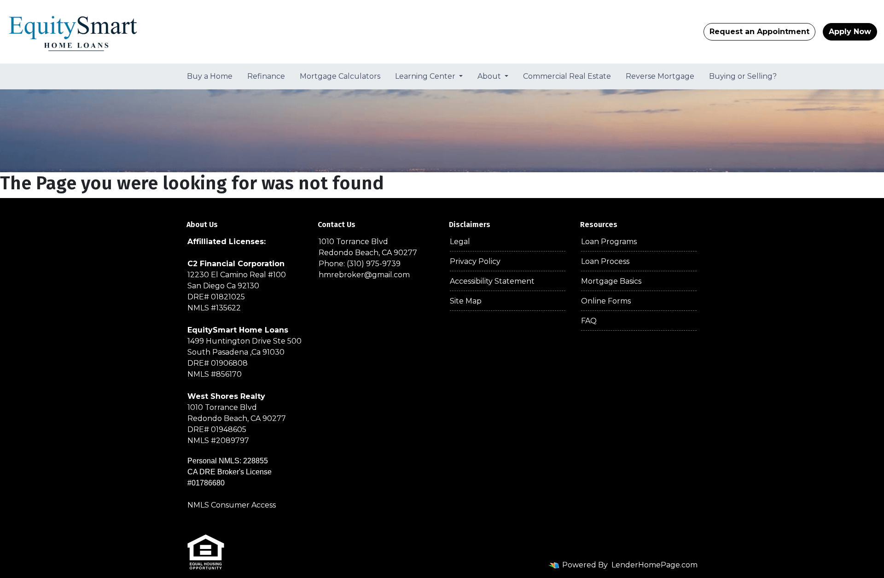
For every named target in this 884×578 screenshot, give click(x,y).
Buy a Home (210, 76)
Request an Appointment (759, 31)
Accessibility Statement (492, 281)
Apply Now (850, 31)
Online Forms (606, 301)
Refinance (266, 76)
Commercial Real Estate (567, 76)
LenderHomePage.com (654, 564)
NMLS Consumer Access (231, 505)
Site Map (466, 301)
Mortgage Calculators (340, 76)
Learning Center (426, 76)
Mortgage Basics (611, 281)
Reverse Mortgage (660, 76)
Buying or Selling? (743, 76)
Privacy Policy (475, 261)
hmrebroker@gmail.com (364, 274)
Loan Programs (609, 241)
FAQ (589, 320)
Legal (460, 241)
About (490, 76)
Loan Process (605, 261)
